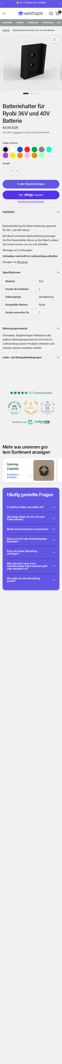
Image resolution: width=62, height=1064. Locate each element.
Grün (34, 149)
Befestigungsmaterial (15, 328)
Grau (41, 149)
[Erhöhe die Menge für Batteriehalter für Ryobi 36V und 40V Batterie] (17, 170)
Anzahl (6, 163)
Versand (17, 132)
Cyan (49, 149)
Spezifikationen (11, 272)
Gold (34, 155)
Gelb (13, 155)
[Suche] (51, 13)
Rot (27, 149)
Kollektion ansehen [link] (13, 476)
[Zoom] (54, 39)
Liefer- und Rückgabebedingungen (22, 357)
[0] (56, 13)
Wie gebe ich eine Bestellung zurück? (23, 580)
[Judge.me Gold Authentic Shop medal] (31, 408)
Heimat (6, 30)
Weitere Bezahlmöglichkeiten (31, 202)
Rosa (27, 155)
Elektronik (33, 22)
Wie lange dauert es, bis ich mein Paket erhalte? (26, 518)
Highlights (9, 211)
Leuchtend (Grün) (41, 155)
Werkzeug (48, 22)
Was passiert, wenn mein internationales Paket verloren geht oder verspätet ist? (27, 566)
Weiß (13, 149)
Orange (20, 155)
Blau (20, 149)
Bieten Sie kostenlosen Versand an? (27, 529)
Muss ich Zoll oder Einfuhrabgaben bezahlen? (27, 540)
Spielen (20, 22)
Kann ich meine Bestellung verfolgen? (22, 552)
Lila (5, 155)
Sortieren (5, 149)
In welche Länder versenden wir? (25, 507)
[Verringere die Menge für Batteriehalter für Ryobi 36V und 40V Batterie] (5, 170)
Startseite (7, 22)
